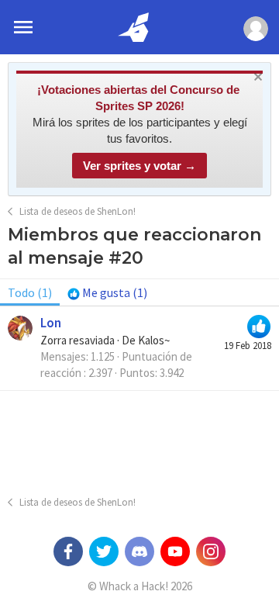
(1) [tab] (30, 292)
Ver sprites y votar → (139, 165)
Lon (50, 322)
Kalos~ (154, 340)
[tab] (107, 292)
